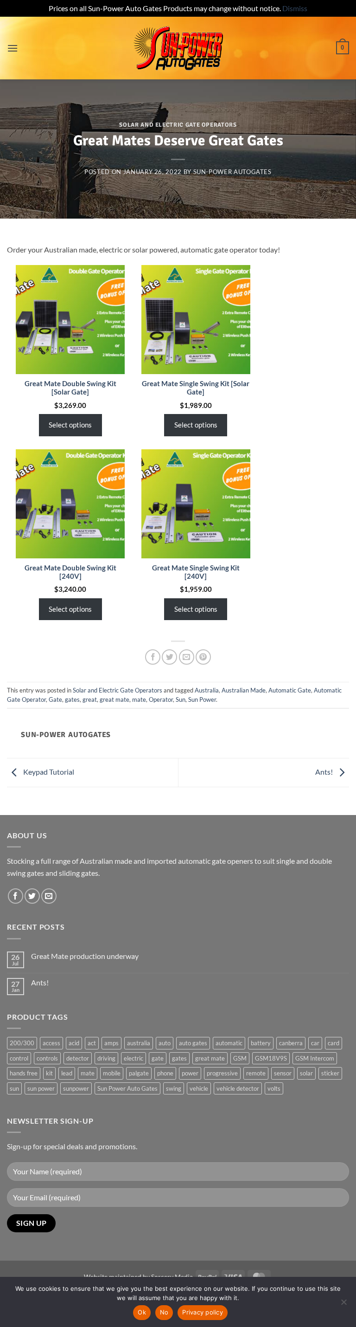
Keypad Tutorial (48, 771)
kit (49, 1073)
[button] (12, 48)
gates (72, 699)
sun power (41, 1088)
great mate (114, 699)
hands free (24, 1073)
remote (256, 1073)
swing (173, 1088)
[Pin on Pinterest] (203, 657)
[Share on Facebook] (152, 657)
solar (306, 1073)
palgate (139, 1073)
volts (273, 1088)
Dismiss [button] (294, 8)
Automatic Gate (289, 690)
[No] (343, 1304)
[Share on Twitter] (169, 657)
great (90, 699)
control (19, 1058)
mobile (112, 1073)
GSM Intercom (314, 1058)
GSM (240, 1058)
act (92, 1043)
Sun (180, 699)
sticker (330, 1073)
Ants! (324, 771)
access (51, 1043)
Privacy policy (202, 1312)
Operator (161, 699)
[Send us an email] (49, 896)
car (315, 1043)
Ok (142, 1312)
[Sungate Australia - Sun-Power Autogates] (178, 48)
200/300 (22, 1043)
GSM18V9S (271, 1058)
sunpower (76, 1088)
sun (14, 1088)
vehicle (199, 1088)
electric (133, 1058)
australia (138, 1043)
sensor (283, 1073)
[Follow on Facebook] (15, 896)
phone (165, 1073)
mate (139, 699)
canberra (291, 1043)
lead (66, 1073)
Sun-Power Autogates (232, 171)
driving (106, 1058)
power (190, 1073)
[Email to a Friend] (186, 657)
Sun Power (202, 699)
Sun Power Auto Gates (127, 1088)
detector (77, 1058)
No (164, 1312)
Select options (70, 425)
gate (158, 1058)
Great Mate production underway (85, 956)
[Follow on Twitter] (32, 896)
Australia (207, 690)
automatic (229, 1043)
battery (261, 1043)
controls (47, 1058)
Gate (55, 699)
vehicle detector (237, 1088)
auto (165, 1043)
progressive (222, 1073)
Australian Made (244, 690)
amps (111, 1043)
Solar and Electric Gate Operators (177, 125)
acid (74, 1043)
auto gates (193, 1043)
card (333, 1043)
